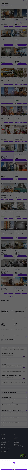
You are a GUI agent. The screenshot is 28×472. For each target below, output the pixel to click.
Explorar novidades (14, 469)
